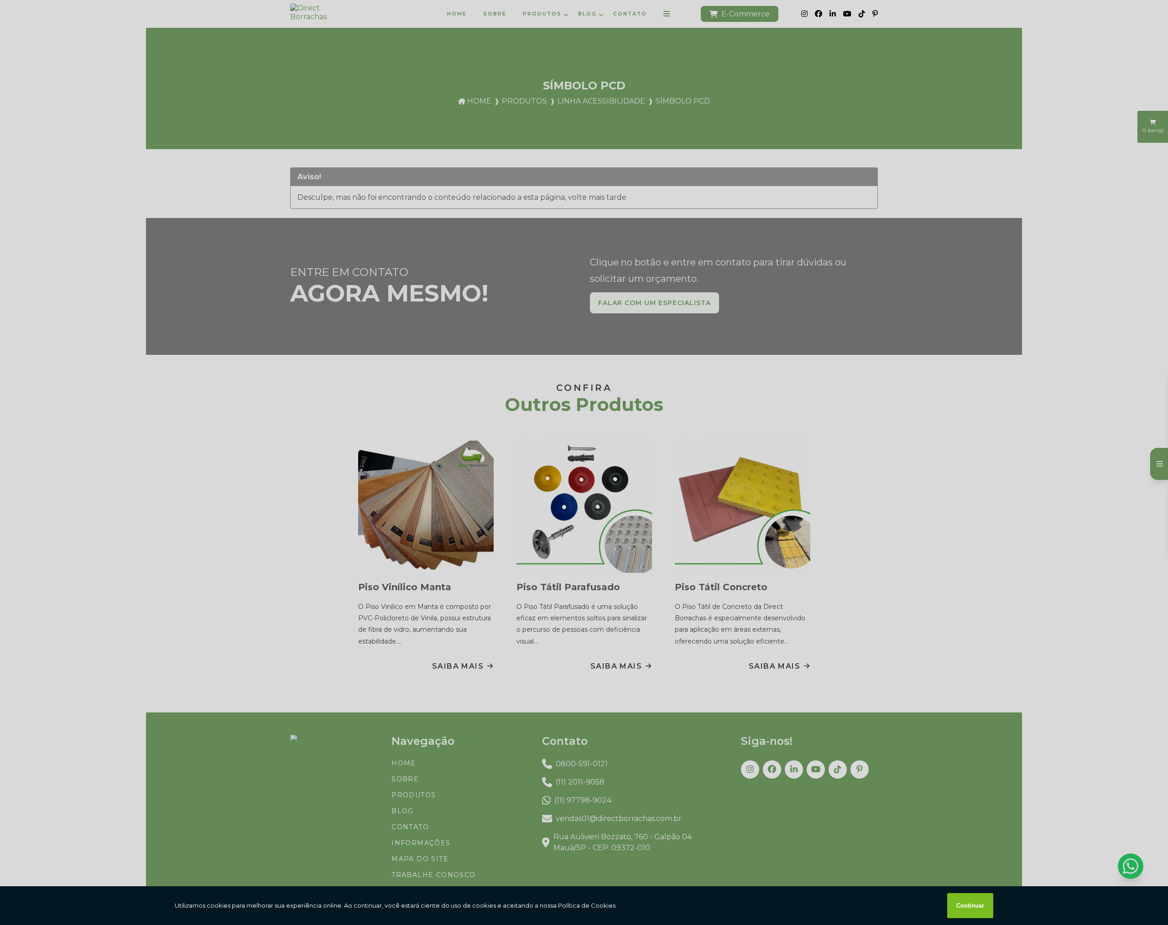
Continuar (970, 905)
